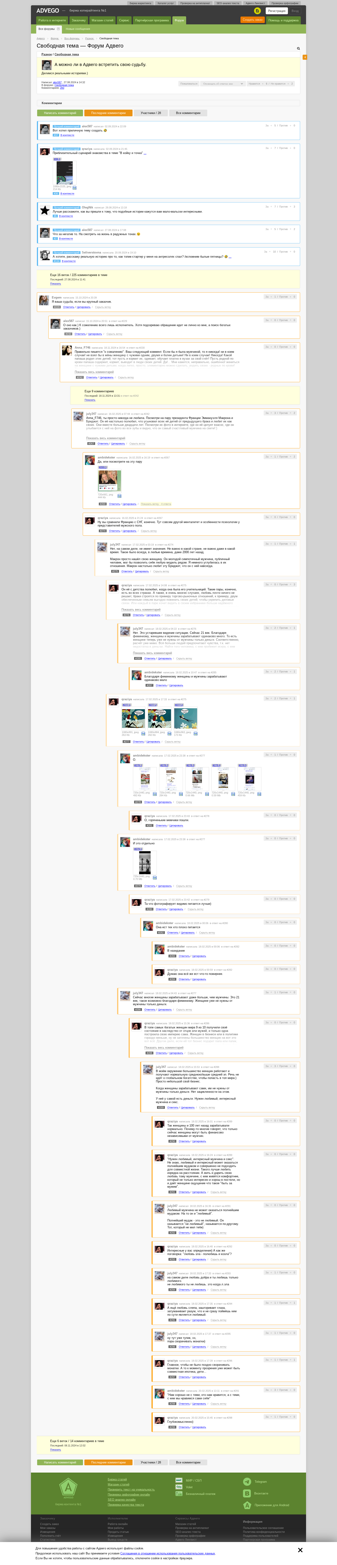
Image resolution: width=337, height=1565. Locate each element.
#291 (172, 1192)
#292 (172, 1232)
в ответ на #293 (222, 1273)
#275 (115, 571)
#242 (80, 377)
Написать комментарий (60, 113)
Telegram (261, 1481)
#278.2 (164, 765)
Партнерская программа (259, 1539)
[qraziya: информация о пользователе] (45, 151)
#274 (102, 530)
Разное (46, 54)
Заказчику (79, 20)
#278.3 (190, 765)
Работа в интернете (52, 20)
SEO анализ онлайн (121, 1499)
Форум (179, 20)
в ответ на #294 (223, 1303)
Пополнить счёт (50, 1535)
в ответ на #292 (223, 1246)
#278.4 (216, 765)
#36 (56, 193)
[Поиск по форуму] (298, 48)
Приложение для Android (272, 1505)
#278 (138, 802)
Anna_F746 (82, 347)
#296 (172, 1346)
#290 (172, 1141)
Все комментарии (188, 113)
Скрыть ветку (103, 307)
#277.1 (126, 704)
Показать (55, 283)
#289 (161, 1107)
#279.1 (138, 849)
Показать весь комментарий (94, 372)
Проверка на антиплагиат (195, 3)
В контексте (67, 135)
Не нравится (278, 83)
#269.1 (103, 467)
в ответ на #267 (161, 457)
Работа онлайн (118, 1524)
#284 (172, 979)
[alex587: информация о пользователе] (46, 65)
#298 (172, 1403)
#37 (56, 135)
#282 (161, 932)
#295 (172, 1320)
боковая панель (305, 57)
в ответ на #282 (230, 946)
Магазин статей (102, 20)
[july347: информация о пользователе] (78, 416)
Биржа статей (117, 1479)
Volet (189, 1487)
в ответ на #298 (223, 1417)
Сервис (124, 20)
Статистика (47, 1539)
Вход (295, 11)
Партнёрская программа (152, 20)
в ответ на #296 (223, 1360)
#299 (172, 1427)
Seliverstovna (91, 252)
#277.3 (179, 704)
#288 (149, 1053)
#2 (55, 238)
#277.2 (153, 704)
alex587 (57, 82)
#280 (149, 909)
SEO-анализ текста (228, 3)
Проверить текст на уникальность (131, 1489)
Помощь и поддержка (283, 20)
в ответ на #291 (222, 1206)
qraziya (87, 149)
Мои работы (116, 1528)
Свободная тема (67, 54)
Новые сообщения (78, 29)
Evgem (57, 297)
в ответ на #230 (136, 347)
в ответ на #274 (164, 544)
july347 (91, 413)
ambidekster (106, 457)
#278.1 (138, 765)
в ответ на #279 (200, 899)
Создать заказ (252, 19)
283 (62, 87)
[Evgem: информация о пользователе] (44, 300)
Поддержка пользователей (260, 1535)
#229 (57, 307)
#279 (138, 886)
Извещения (47, 1532)
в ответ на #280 (219, 923)
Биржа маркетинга (140, 3)
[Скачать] (74, 187)
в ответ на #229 (118, 321)
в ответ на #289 (223, 1121)
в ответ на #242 (130, 395)
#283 (172, 956)
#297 (172, 1377)
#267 (91, 443)
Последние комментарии (108, 113)
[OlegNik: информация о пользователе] (45, 210)
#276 (126, 615)
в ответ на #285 (207, 672)
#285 (138, 658)
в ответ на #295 (222, 1333)
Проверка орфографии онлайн (129, 1494)
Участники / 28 (151, 113)
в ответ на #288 (210, 1067)
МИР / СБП (194, 1480)
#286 (138, 1009)
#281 (149, 825)
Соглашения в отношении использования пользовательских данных (167, 1553)
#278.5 (242, 765)
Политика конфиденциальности (264, 1532)
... (145, 153)
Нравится (254, 83)
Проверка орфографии (285, 3)
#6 (55, 216)
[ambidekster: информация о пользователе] (90, 460)
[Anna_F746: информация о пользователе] (67, 350)
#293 (172, 1259)
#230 (68, 334)
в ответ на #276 (187, 628)
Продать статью (118, 1532)
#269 (102, 504)
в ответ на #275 (177, 585)
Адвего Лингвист (255, 3)
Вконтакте (261, 1493)
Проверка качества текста (126, 1504)
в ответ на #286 (200, 1023)
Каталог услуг (166, 3)
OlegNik (87, 207)
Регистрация (276, 11)
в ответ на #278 (200, 816)
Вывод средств (117, 1539)
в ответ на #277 (196, 755)
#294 (172, 1289)
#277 (126, 741)
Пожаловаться (188, 83)
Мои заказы (47, 1528)
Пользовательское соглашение (263, 1528)
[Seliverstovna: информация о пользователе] (45, 255)
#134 (56, 261)
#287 (149, 685)
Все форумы (47, 29)
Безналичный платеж (200, 1494)
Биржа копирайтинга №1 (87, 10)
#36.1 (57, 159)
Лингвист (186, 1539)
